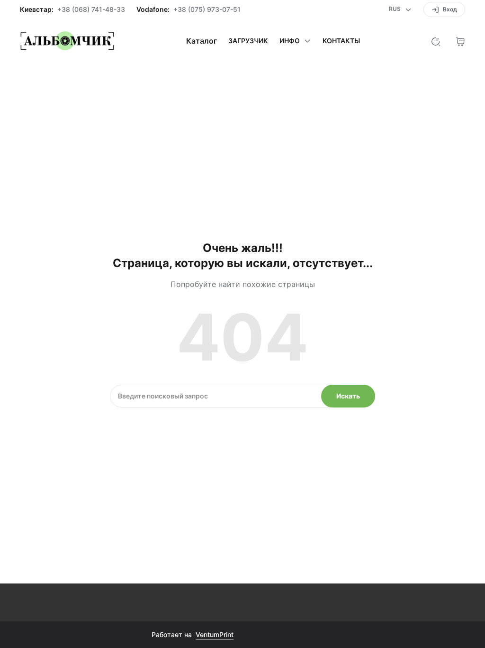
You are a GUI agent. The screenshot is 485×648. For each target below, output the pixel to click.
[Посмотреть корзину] (460, 40)
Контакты (341, 41)
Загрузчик (248, 41)
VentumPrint (215, 634)
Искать (348, 396)
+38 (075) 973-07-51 (207, 9)
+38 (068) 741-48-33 (91, 9)
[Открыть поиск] (435, 40)
